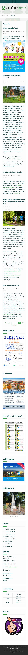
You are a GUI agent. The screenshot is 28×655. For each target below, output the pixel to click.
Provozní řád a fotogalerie (15, 159)
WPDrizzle (14, 653)
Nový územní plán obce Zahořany (13, 172)
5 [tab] (17, 516)
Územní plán (17, 193)
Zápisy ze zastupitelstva (11, 539)
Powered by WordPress (10, 651)
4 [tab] (15, 516)
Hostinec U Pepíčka (10, 536)
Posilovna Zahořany (10, 534)
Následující (14, 325)
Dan (14, 31)
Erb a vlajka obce (9, 543)
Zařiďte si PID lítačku (10, 531)
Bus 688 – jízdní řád (10, 529)
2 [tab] (12, 516)
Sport (9, 209)
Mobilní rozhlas (8, 541)
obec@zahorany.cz (8, 314)
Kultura (19, 31)
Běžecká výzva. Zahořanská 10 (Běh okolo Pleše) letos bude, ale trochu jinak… (14, 202)
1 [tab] (10, 516)
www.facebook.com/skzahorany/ (12, 275)
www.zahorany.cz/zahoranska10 (12, 271)
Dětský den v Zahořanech (10, 28)
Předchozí (7, 323)
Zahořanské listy (9, 546)
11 (22, 323)
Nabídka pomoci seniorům (11, 286)
